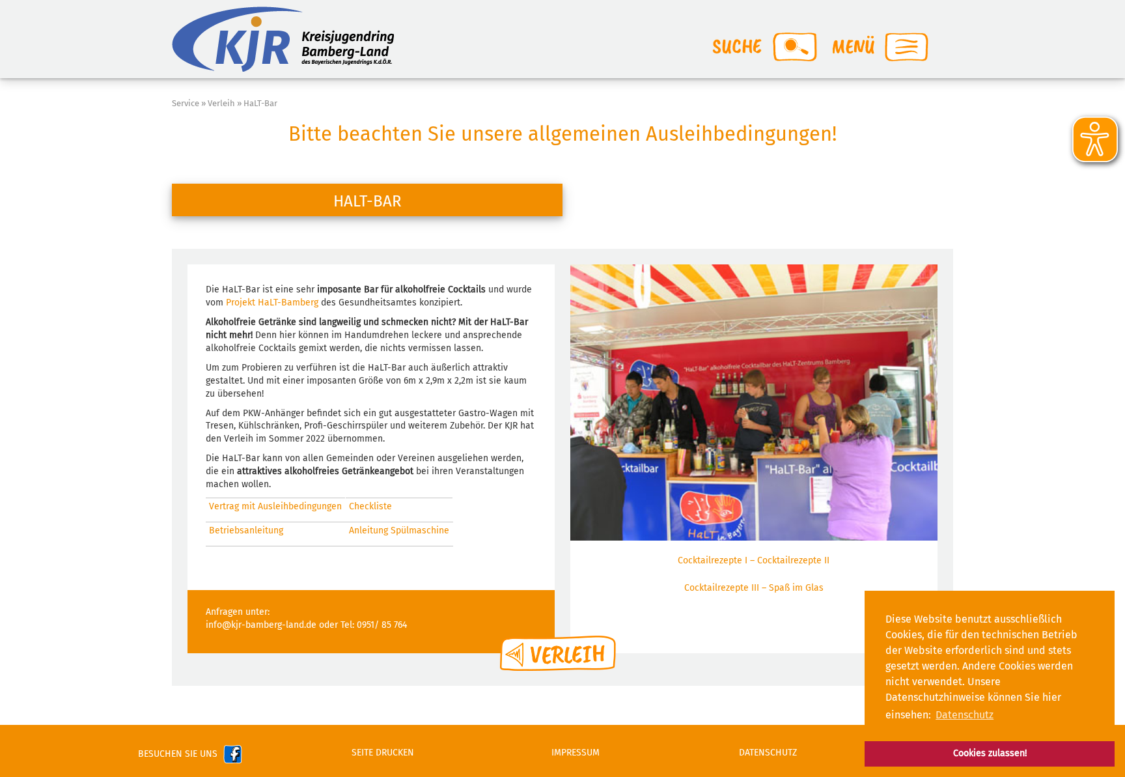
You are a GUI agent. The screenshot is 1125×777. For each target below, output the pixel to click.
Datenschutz (768, 752)
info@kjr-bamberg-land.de (261, 624)
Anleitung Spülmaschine (399, 530)
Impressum (575, 752)
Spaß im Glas (796, 587)
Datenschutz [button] (964, 715)
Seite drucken (383, 752)
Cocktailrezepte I (712, 560)
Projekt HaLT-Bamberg (272, 302)
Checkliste (370, 506)
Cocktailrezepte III (721, 587)
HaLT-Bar (260, 103)
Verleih (221, 103)
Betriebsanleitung (246, 530)
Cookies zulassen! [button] (990, 753)
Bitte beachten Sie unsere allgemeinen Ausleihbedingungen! (562, 134)
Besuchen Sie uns (180, 753)
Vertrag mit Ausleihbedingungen (275, 506)
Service (185, 103)
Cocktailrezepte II (793, 560)
